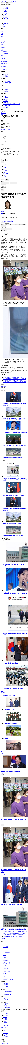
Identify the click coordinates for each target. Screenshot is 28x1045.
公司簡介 (5, 98)
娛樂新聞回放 (4, 63)
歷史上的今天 (4, 69)
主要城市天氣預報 (8, 81)
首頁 (4, 96)
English (5, 1018)
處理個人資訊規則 (5, 1027)
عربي (4, 1021)
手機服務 (5, 89)
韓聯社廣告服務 (7, 83)
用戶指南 (5, 107)
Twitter (5, 24)
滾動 (2, 31)
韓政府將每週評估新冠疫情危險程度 (12, 377)
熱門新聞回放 (4, 61)
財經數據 (5, 76)
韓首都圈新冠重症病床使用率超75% (12, 380)
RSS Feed (5, 26)
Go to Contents (4, 1)
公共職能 (5, 99)
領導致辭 (5, 101)
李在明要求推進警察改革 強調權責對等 (10, 771)
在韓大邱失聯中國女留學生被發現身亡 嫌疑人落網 (13, 929)
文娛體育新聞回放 (8, 979)
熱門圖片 (3, 692)
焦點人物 (5, 74)
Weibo (4, 21)
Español (5, 1022)
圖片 (2, 50)
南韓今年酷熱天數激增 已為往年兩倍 (12, 936)
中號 (6, 234)
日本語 (5, 1019)
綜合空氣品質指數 (5, 129)
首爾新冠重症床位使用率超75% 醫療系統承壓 (14, 382)
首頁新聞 (3, 874)
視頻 (2, 55)
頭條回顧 (3, 58)
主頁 (2, 939)
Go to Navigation (12, 1)
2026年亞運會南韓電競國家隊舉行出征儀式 (14, 933)
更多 (2, 691)
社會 (2, 39)
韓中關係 (3, 47)
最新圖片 (5, 51)
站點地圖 (5, 91)
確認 (2, 189)
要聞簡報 (5, 986)
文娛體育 (3, 42)
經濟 (2, 36)
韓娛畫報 (5, 53)
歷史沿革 (5, 102)
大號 (6, 236)
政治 (2, 34)
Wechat (5, 22)
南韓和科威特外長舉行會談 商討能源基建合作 (15, 931)
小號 (6, 233)
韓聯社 (2, 114)
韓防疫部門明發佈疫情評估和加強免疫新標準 (14, 379)
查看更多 (5, 120)
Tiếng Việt (5, 1025)
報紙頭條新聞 (4, 66)
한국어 (5, 1017)
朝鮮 (2, 44)
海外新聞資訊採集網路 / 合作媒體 (11, 104)
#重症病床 (3, 113)
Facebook (5, 23)
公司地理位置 (6, 105)
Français (5, 1024)
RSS (4, 88)
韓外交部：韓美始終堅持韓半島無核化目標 (11, 904)
